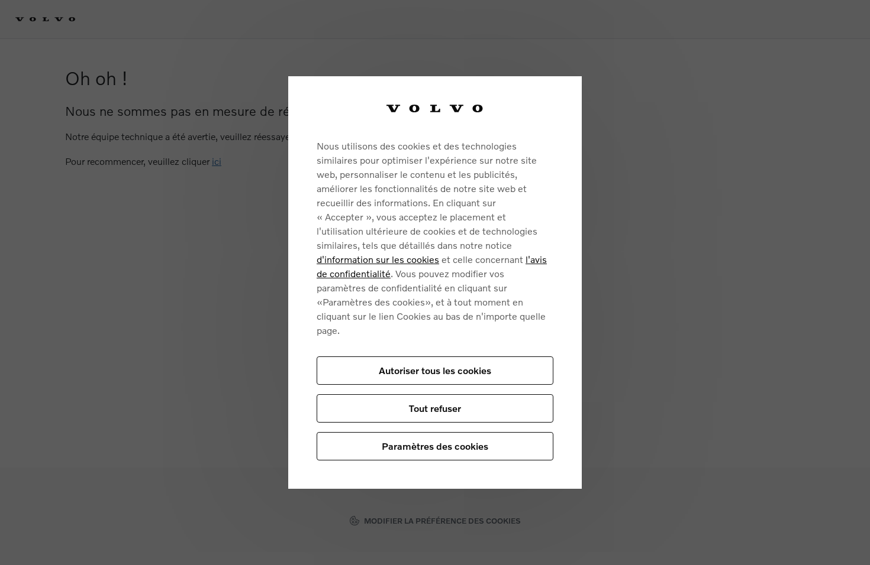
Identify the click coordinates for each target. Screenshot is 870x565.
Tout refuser (435, 408)
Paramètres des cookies (435, 446)
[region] (435, 282)
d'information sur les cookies (378, 259)
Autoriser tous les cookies (435, 370)
